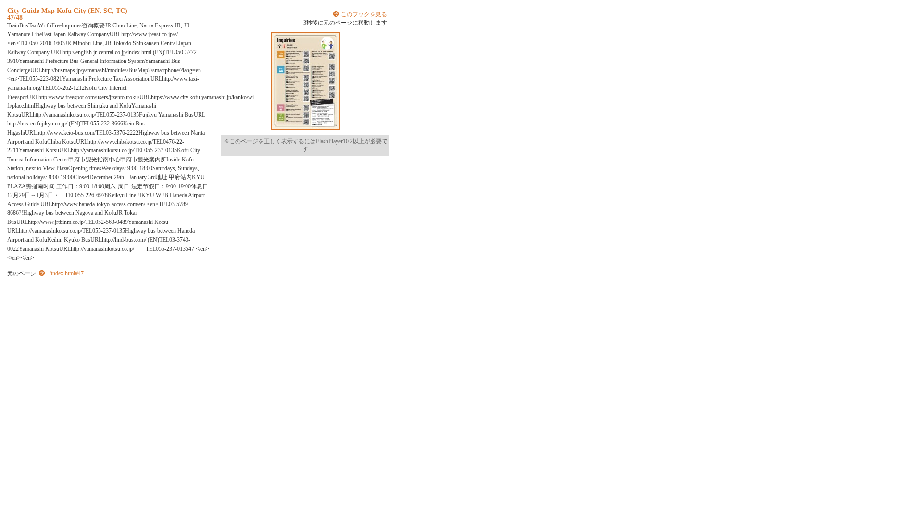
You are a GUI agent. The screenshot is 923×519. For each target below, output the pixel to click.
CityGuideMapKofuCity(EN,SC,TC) (67, 10)
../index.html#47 (65, 273)
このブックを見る (364, 14)
